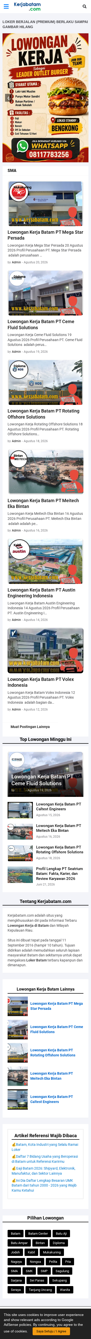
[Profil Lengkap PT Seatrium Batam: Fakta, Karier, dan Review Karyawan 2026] (20, 875)
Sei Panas (37, 1280)
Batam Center (38, 1233)
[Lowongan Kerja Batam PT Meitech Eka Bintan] (20, 831)
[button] (6, 6)
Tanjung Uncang (40, 1290)
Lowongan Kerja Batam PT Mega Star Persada (45, 235)
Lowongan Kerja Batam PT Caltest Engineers (58, 807)
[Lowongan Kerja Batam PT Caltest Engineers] (20, 810)
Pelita (53, 1262)
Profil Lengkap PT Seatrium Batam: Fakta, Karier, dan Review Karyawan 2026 (59, 874)
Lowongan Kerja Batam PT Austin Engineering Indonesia (41, 592)
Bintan (40, 1243)
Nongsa (35, 1262)
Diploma (59, 1243)
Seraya (16, 1290)
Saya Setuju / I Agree (51, 1331)
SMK (29, 1271)
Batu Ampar (19, 1243)
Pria (68, 1262)
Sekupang (59, 1280)
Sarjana (16, 1280)
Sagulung (62, 1271)
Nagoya (16, 1262)
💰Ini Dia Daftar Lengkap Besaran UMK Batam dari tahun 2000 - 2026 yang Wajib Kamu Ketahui (44, 1185)
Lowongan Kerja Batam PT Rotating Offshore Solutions (59, 850)
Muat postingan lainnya (30, 727)
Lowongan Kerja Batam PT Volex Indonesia (41, 682)
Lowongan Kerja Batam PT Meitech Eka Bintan (58, 828)
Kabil (31, 1252)
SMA (14, 1271)
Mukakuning (52, 1252)
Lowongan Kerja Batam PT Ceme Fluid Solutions (42, 780)
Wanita (65, 1290)
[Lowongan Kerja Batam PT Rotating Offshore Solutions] (20, 853)
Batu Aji (61, 1233)
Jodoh (15, 1252)
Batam (15, 1233)
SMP (44, 1271)
